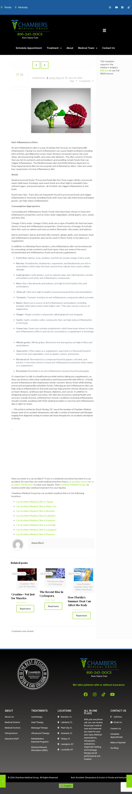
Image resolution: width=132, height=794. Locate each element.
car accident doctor (78, 481)
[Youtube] (112, 694)
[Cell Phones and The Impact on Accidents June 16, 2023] (129, 781)
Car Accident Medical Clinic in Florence (35, 534)
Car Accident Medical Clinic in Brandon (35, 511)
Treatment (53, 48)
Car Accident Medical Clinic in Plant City (36, 506)
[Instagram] (95, 694)
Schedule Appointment (29, 48)
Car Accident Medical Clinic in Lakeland (35, 515)
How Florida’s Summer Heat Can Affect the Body (79, 601)
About (69, 48)
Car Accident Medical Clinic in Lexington (36, 529)
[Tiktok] (103, 694)
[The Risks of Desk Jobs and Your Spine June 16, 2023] (3, 781)
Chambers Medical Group (73, 484)
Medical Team (86, 48)
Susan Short (55, 77)
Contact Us (108, 48)
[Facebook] (86, 694)
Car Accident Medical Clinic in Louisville (36, 525)
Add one (104, 70)
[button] (104, 30)
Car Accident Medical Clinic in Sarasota (35, 520)
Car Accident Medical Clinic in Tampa (34, 501)
